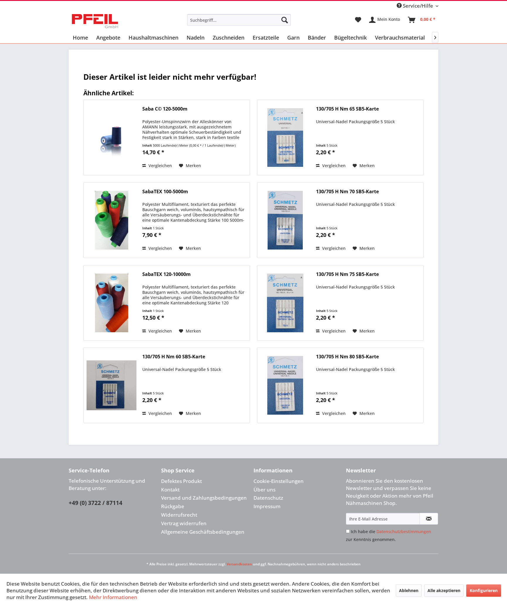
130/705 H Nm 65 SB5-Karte (347, 109)
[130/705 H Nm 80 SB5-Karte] (285, 385)
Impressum (267, 506)
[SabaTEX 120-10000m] (111, 303)
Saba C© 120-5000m (164, 109)
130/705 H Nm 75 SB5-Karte (347, 274)
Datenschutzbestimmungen (403, 531)
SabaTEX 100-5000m (165, 192)
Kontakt (170, 489)
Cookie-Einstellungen (279, 481)
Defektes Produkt (181, 481)
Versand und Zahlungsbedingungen (204, 497)
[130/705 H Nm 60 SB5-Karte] (111, 385)
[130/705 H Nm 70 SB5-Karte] (285, 220)
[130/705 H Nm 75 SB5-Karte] (285, 303)
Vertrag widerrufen (184, 523)
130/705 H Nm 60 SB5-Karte (173, 357)
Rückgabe (172, 506)
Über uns (265, 489)
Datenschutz (268, 497)
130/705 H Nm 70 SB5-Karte (347, 192)
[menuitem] (239, 20)
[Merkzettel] (358, 20)
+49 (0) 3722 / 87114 (95, 503)
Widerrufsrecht (179, 514)
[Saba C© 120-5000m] (111, 137)
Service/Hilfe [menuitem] (418, 5)
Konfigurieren (484, 590)
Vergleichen (159, 165)
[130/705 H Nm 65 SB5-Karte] (285, 137)
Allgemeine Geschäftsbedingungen (202, 531)
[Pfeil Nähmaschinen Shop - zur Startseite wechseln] (95, 21)
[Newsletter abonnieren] (429, 519)
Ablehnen (408, 590)
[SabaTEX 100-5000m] (111, 220)
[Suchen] (284, 20)
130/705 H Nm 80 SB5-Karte (347, 357)
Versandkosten (239, 564)
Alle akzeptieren (443, 590)
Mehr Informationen (113, 597)
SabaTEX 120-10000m (166, 274)
